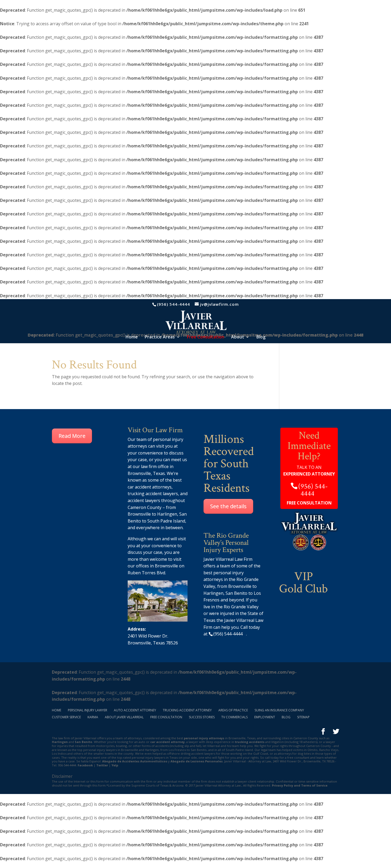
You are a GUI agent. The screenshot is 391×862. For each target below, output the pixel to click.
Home (132, 337)
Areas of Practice (233, 710)
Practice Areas (160, 337)
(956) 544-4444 (173, 304)
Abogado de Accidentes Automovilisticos (134, 761)
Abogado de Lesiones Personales (196, 761)
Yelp (114, 765)
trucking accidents (249, 742)
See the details (228, 506)
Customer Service (66, 717)
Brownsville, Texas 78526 (153, 643)
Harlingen (167, 514)
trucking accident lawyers (153, 493)
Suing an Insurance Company (279, 710)
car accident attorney (167, 742)
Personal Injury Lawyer (87, 710)
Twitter (102, 765)
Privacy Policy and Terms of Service (299, 785)
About (237, 337)
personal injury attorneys (204, 738)
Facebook (85, 765)
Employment (264, 717)
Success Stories (202, 717)
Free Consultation (166, 717)
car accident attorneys (150, 487)
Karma (93, 717)
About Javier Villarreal (124, 717)
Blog (260, 337)
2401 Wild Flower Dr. (148, 636)
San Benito (83, 742)
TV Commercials (234, 717)
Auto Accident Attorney (135, 710)
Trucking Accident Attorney (187, 710)
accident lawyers (144, 500)
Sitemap (303, 717)
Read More (72, 435)
